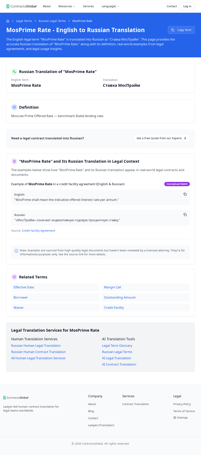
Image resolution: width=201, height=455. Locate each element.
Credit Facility (114, 307)
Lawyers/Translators (101, 425)
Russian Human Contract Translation (38, 352)
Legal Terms (24, 21)
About (47, 6)
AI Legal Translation (116, 358)
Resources (65, 6)
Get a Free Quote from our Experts (159, 138)
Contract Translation (135, 404)
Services (88, 6)
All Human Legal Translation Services (38, 358)
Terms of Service (184, 411)
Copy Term (184, 30)
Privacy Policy (182, 404)
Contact (172, 6)
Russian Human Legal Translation (36, 345)
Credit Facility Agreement (38, 230)
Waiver (19, 307)
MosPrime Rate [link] (82, 21)
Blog (91, 411)
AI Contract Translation (119, 364)
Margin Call (112, 287)
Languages (109, 6)
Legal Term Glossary (117, 345)
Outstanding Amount (120, 297)
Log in (187, 6)
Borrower (21, 297)
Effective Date (24, 287)
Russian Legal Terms (52, 21)
